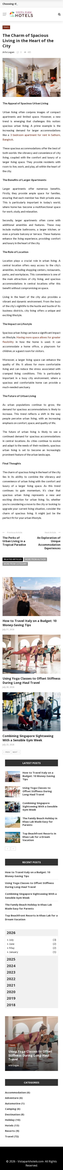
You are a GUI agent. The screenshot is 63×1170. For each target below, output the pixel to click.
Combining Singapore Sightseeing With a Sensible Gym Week (28, 738)
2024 (11, 965)
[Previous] (7, 849)
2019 (11, 998)
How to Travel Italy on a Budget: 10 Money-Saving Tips (29, 623)
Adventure (11, 1098)
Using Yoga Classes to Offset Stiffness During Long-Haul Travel (31, 680)
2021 (11, 985)
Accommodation (15, 1092)
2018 (11, 1004)
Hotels (9, 1125)
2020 (11, 991)
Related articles (13, 559)
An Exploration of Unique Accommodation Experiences (48, 543)
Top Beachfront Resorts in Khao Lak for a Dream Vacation (39, 837)
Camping (10, 1108)
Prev (7, 752)
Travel (6, 27)
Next (15, 752)
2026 (11, 932)
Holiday (10, 1119)
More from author (35, 559)
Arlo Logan (8, 52)
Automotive (12, 1103)
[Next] (13, 849)
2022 (11, 978)
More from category (15, 563)
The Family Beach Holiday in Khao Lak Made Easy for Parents (40, 821)
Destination (12, 1114)
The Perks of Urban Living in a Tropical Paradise (14, 541)
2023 (11, 972)
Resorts (10, 1130)
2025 (11, 959)
